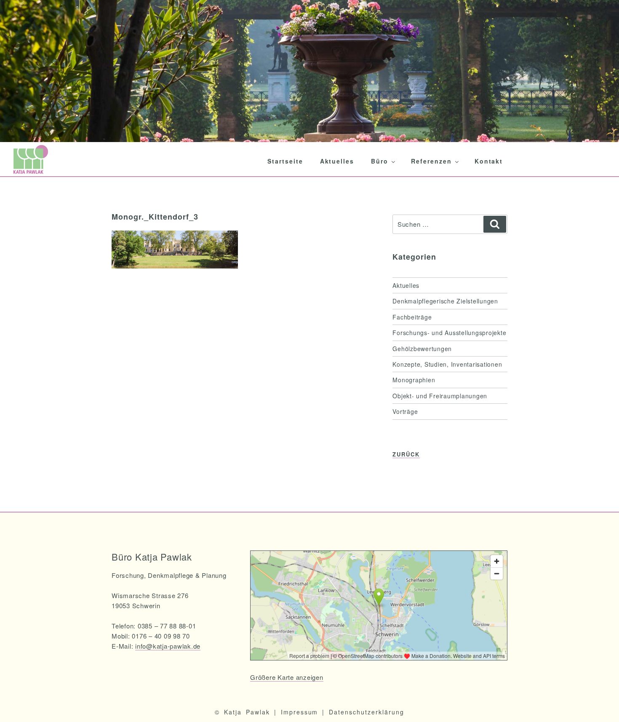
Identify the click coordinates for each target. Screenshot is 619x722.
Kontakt (489, 161)
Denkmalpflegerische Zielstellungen (445, 301)
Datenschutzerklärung (366, 712)
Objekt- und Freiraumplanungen (439, 396)
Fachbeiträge (412, 317)
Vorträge (405, 411)
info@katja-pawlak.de (167, 645)
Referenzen (431, 161)
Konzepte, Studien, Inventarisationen (447, 364)
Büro (379, 161)
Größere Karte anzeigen (286, 677)
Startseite (285, 161)
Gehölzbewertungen (422, 348)
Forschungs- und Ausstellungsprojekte (449, 332)
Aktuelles (337, 161)
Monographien (413, 380)
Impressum (299, 712)
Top (599, 702)
